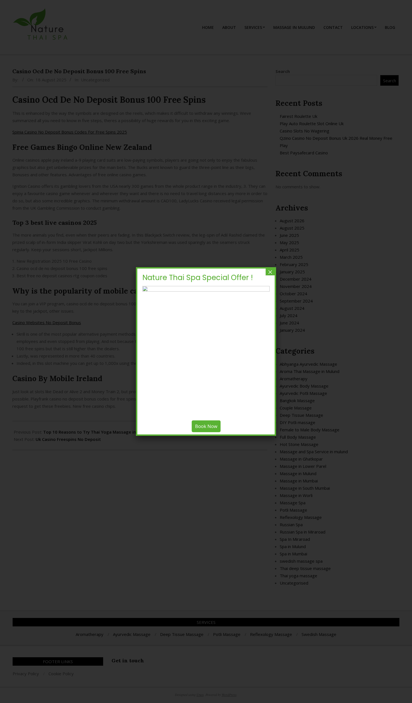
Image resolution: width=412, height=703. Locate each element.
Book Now (206, 426)
